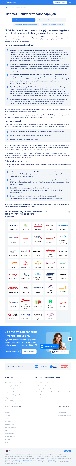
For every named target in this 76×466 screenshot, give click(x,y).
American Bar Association (50, 460)
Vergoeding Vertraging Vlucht (13, 386)
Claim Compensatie (29, 351)
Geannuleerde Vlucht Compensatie (14, 389)
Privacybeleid (62, 412)
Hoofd (7, 7)
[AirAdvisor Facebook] (65, 451)
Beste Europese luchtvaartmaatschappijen (46, 386)
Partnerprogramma (10, 436)
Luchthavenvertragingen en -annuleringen (17, 404)
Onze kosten (8, 421)
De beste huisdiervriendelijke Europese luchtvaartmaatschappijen (53, 392)
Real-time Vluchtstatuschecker (43, 395)
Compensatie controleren (60, 2)
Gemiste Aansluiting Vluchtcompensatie (16, 395)
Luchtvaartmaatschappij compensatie (24, 20)
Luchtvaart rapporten (41, 398)
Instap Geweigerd (9, 398)
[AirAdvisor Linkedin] (70, 451)
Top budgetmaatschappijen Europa (44, 389)
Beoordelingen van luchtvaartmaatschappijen (26, 24)
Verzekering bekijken (12, 351)
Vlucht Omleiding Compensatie (13, 401)
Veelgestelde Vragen (10, 433)
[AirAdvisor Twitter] (67, 451)
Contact (7, 442)
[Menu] (70, 2)
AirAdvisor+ (8, 412)
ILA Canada (36, 460)
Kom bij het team (9, 424)
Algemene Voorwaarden (64, 415)
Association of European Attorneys (22, 460)
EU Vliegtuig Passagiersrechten (13, 383)
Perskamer (7, 439)
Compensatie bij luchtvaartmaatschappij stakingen (51, 20)
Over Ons (7, 415)
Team (6, 418)
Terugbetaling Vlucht (10, 392)
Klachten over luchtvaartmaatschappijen (53, 24)
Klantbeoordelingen (10, 427)
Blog (6, 430)
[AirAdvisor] (10, 2)
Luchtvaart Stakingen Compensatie (44, 383)
